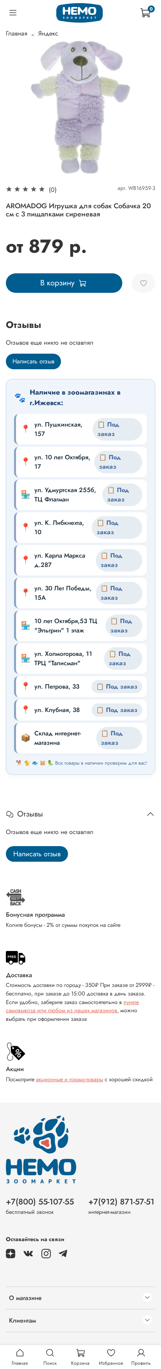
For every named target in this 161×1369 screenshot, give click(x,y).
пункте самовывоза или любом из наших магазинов (72, 1006)
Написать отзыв (33, 361)
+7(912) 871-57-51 (121, 1202)
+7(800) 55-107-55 (40, 1202)
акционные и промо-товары (69, 1079)
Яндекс (48, 33)
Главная (16, 33)
